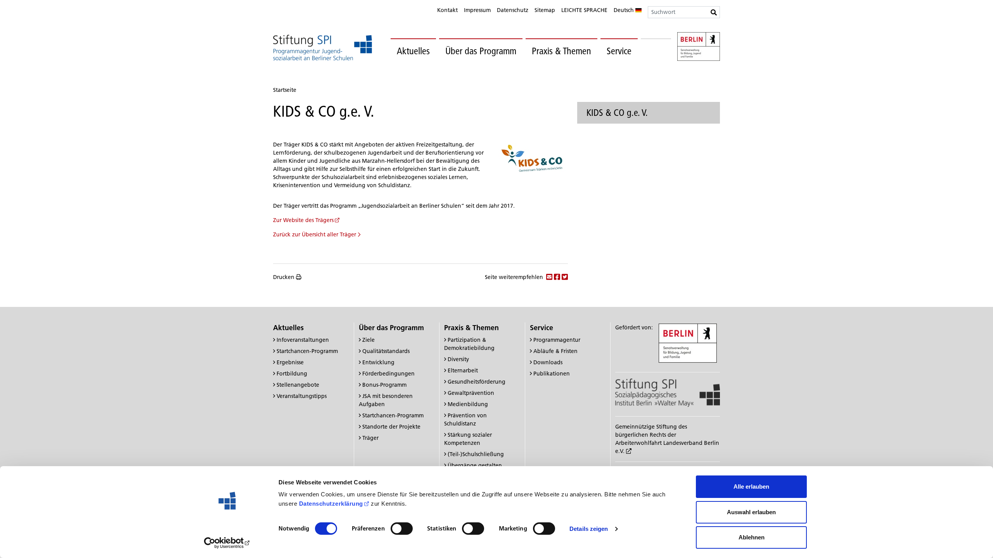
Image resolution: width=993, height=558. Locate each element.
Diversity (458, 359)
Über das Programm (480, 51)
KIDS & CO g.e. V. (617, 112)
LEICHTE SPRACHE (584, 10)
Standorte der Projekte (391, 426)
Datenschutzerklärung (331, 503)
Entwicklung (378, 362)
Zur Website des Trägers (303, 220)
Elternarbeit (463, 370)
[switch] (402, 528)
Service (619, 51)
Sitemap (545, 10)
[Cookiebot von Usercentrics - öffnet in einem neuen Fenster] (227, 543)
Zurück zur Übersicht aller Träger (314, 234)
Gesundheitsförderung (476, 381)
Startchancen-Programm (307, 351)
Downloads (547, 362)
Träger (370, 437)
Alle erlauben (751, 486)
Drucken (283, 277)
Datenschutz (512, 10)
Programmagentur (556, 339)
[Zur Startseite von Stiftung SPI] (667, 392)
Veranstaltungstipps (302, 396)
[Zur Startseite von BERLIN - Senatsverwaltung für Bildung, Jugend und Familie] (698, 47)
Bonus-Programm (384, 384)
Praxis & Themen (561, 51)
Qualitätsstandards (386, 351)
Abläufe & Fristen (555, 351)
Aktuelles (413, 51)
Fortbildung (292, 373)
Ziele (368, 339)
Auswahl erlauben (751, 512)
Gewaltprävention (471, 392)
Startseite (284, 89)
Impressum (477, 10)
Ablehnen (752, 537)
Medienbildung (468, 404)
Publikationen (551, 373)
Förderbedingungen (388, 373)
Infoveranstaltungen (303, 339)
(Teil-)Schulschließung (476, 454)
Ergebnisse (290, 362)
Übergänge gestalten (475, 465)
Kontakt (447, 10)
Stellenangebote (298, 384)
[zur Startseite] (322, 47)
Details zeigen (588, 528)
